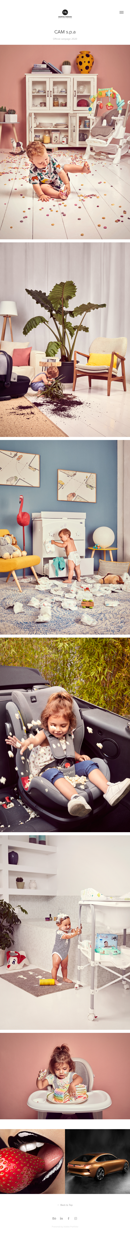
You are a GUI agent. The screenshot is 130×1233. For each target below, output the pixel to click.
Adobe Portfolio (70, 1226)
